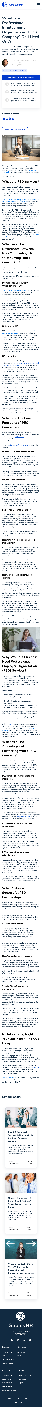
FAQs (19, 1356)
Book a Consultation (25, 1375)
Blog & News (21, 1352)
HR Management (7, 1352)
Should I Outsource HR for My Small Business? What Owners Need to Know (19, 1203)
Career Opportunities (9, 1390)
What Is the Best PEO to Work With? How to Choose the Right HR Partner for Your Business (21, 1268)
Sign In (21, 1383)
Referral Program (7, 1386)
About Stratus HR (7, 1375)
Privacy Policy (19, 1402)
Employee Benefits (8, 1359)
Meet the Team (7, 1383)
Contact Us (22, 1379)
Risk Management (7, 1363)
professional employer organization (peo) (14, 70)
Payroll (4, 1356)
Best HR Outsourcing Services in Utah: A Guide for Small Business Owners (20, 1137)
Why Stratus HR (6, 1379)
